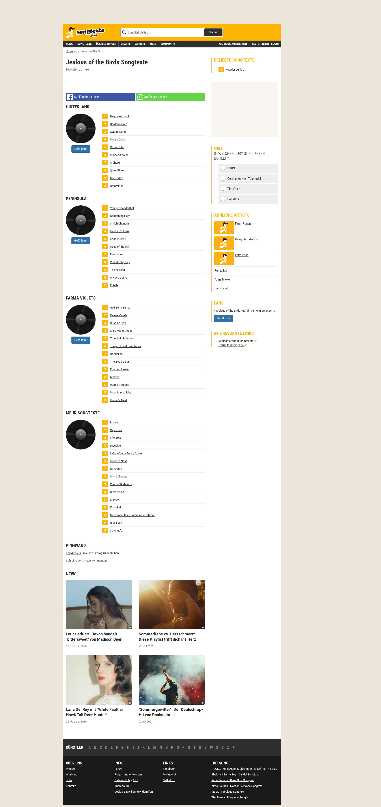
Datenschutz (122, 780)
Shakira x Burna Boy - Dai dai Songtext (235, 774)
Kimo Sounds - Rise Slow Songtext (232, 780)
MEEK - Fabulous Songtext (227, 791)
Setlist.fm (169, 780)
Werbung (71, 774)
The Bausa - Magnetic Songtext (230, 797)
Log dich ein (73, 553)
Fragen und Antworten (128, 774)
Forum (118, 768)
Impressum (121, 786)
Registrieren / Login (265, 43)
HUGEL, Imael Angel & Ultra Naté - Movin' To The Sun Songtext (249, 768)
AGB (135, 780)
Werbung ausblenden (233, 43)
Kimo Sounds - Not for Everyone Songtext (236, 786)
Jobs (69, 780)
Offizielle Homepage (231, 345)
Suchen (213, 32)
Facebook (169, 768)
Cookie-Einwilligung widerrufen (133, 791)
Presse (70, 768)
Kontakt (71, 786)
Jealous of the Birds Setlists (236, 341)
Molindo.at (169, 774)
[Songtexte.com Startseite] (87, 32)
